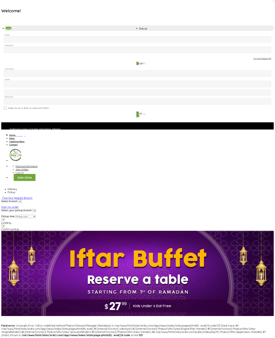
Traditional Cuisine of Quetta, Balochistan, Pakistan (34, 129)
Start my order (10, 207)
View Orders (22, 169)
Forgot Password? (262, 58)
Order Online (24, 177)
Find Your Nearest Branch (16, 198)
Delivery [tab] (12, 189)
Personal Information (27, 166)
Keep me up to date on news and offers (28, 108)
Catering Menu (17, 141)
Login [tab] (8, 28)
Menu (12, 138)
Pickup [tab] (11, 192)
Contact (13, 144)
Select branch (9, 201)
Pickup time (8, 216)
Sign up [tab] (143, 28)
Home (12, 135)
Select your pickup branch (16, 210)
